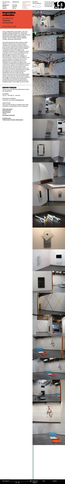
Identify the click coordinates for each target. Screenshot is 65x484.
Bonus (14, 8)
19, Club (14, 5)
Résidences (15, 2)
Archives (25, 8)
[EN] (36, 2)
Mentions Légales (35, 481)
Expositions (5, 5)
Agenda (4, 8)
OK (31, 481)
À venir (24, 6)
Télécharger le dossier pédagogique (12, 120)
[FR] (33, 2)
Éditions (14, 6)
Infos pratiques (36, 3)
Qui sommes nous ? (6, 2)
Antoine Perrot (6, 110)
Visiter (4, 6)
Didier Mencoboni (7, 109)
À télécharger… (6, 118)
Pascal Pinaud (6, 112)
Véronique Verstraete (8, 115)
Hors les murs (26, 5)
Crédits (55, 481)
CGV (43, 481)
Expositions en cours (26, 2)
